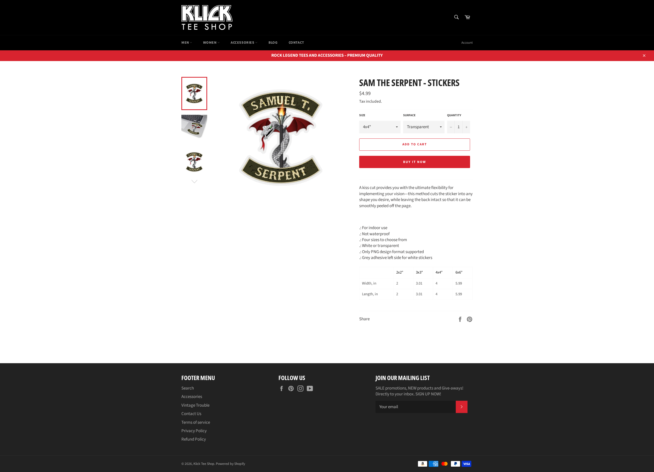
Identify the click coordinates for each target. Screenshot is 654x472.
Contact (296, 42)
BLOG (272, 42)
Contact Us (191, 414)
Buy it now (414, 162)
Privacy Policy (194, 431)
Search (187, 388)
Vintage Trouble (195, 405)
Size (362, 115)
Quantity (454, 115)
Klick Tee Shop (203, 463)
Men (185, 42)
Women (210, 42)
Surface (409, 115)
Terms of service (195, 422)
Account (467, 42)
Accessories (243, 42)
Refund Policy (193, 439)
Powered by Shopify (230, 463)
